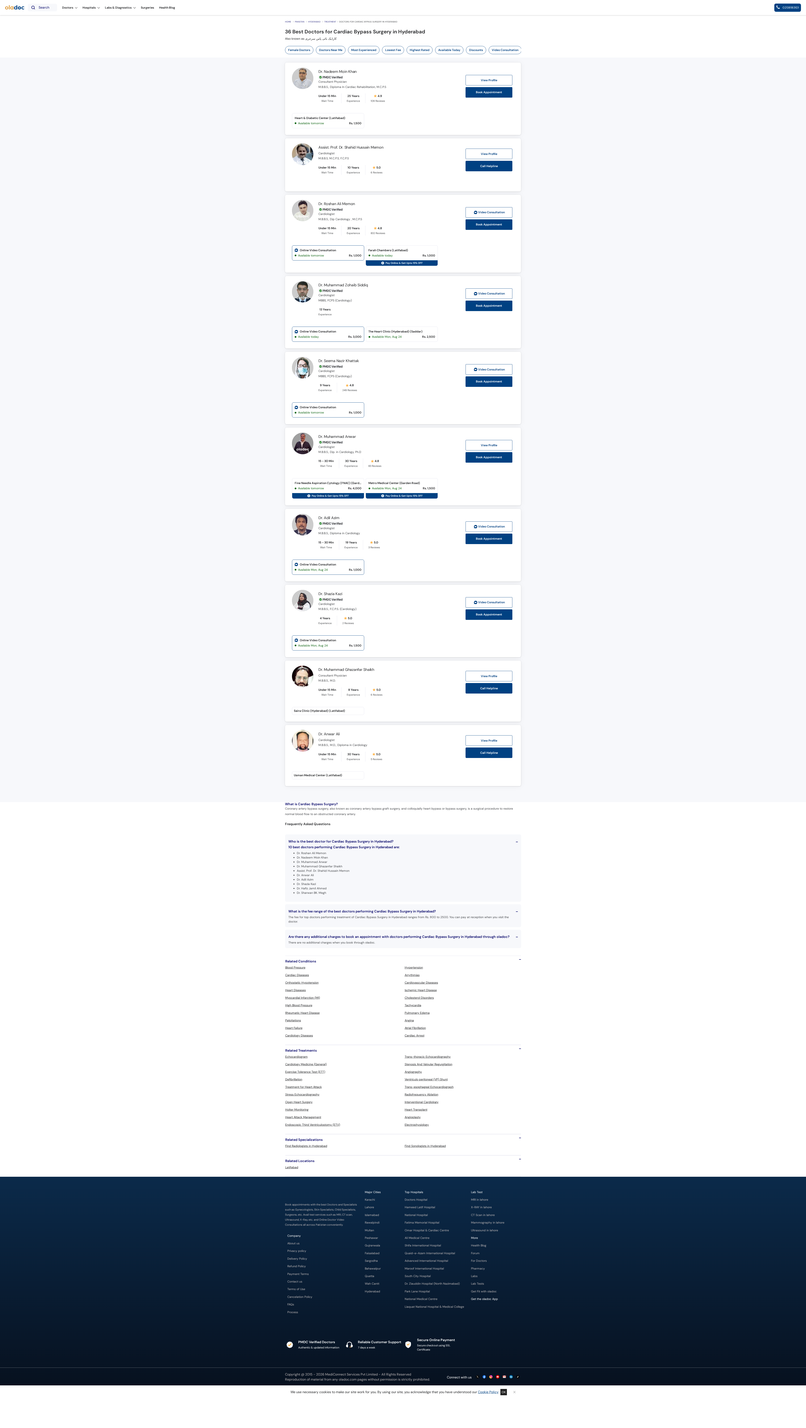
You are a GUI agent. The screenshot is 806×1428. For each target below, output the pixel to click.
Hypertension (414, 967)
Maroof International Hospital (424, 1268)
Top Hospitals (414, 1192)
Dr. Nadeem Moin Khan (337, 71)
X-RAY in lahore (481, 1207)
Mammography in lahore (487, 1222)
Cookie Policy (488, 1392)
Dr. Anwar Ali (329, 734)
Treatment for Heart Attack (303, 1087)
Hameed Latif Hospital (420, 1207)
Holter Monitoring (297, 1109)
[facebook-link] (484, 1377)
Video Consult (491, 212)
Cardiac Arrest (414, 1035)
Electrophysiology (417, 1125)
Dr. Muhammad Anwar (337, 436)
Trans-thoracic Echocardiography (428, 1057)
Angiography (413, 1072)
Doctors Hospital (416, 1200)
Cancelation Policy (299, 1297)
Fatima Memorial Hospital (422, 1222)
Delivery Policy (297, 1258)
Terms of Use (296, 1289)
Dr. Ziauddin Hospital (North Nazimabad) (432, 1283)
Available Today (449, 50)
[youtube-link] (497, 1377)
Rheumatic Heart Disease (302, 1013)
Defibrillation (293, 1079)
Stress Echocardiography (302, 1094)
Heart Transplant (416, 1109)
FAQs (290, 1304)
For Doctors (479, 1261)
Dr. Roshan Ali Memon (336, 203)
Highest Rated (419, 50)
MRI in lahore (479, 1200)
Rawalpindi (372, 1222)
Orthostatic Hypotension (302, 982)
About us (293, 1243)
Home (288, 21)
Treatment (330, 21)
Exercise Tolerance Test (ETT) (305, 1072)
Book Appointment (489, 92)
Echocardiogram (296, 1057)
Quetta (369, 1276)
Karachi (370, 1200)
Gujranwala (372, 1245)
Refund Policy (296, 1266)
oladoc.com (348, 1379)
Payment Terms (298, 1274)
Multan (369, 1230)
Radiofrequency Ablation (421, 1094)
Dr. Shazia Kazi (330, 593)
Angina (409, 1020)
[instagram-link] (491, 1377)
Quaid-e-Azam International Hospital (430, 1253)
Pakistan (299, 21)
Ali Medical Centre (417, 1238)
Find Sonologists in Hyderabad (425, 1146)
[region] (404, 50)
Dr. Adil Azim (328, 517)
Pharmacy (478, 1268)
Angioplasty (413, 1117)
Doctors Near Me (330, 50)
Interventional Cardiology (421, 1102)
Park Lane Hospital (417, 1291)
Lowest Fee (393, 50)
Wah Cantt (372, 1283)
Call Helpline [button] (489, 166)
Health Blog (478, 1245)
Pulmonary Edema (417, 1013)
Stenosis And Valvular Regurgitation (428, 1064)
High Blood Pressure (298, 1005)
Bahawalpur (373, 1268)
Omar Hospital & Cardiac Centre (427, 1230)
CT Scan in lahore (483, 1215)
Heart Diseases (295, 990)
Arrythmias (412, 975)
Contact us (294, 1281)
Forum (475, 1253)
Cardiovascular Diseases (421, 982)
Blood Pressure (295, 967)
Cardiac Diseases (297, 975)
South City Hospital (418, 1276)
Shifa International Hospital (423, 1245)
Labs (474, 1276)
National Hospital (416, 1215)
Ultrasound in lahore (484, 1230)
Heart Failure (293, 1028)
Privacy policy (296, 1251)
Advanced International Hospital (426, 1261)
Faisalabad (372, 1253)
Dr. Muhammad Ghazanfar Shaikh (346, 669)
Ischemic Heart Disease (421, 990)
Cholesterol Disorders (419, 998)
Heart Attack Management (303, 1117)
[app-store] (490, 1311)
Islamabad (372, 1215)
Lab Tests (477, 1283)
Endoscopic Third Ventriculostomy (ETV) (312, 1125)
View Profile (489, 80)
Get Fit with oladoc (484, 1291)
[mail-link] (504, 1377)
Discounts (476, 50)
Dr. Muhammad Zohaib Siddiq (343, 285)
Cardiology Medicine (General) (306, 1064)
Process (292, 1312)
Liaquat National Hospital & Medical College (434, 1307)
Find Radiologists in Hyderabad (306, 1146)
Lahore (369, 1207)
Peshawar (371, 1238)
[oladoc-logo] (14, 7)
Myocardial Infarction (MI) (302, 998)
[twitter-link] (477, 1377)
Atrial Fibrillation (415, 1028)
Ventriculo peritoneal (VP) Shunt (426, 1079)
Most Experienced (363, 50)
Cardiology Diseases (299, 1035)
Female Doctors (299, 50)
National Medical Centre (421, 1299)
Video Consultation (505, 50)
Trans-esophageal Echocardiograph (429, 1087)
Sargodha (371, 1261)
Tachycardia (413, 1005)
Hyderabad (314, 21)
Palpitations (293, 1020)
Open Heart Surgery (299, 1102)
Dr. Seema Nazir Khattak (338, 360)
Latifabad (291, 1167)
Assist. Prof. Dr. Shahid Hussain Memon (350, 147)
